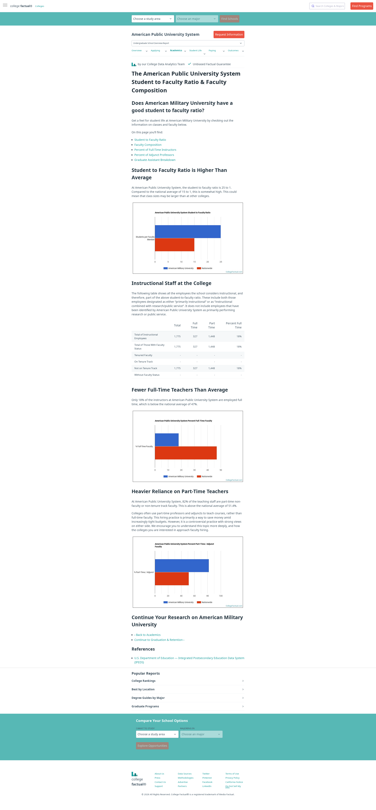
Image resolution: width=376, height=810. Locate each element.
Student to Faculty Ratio (150, 140)
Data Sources (185, 773)
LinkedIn (206, 786)
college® (139, 782)
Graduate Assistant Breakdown (155, 160)
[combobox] (327, 6)
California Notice (234, 781)
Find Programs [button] (362, 6)
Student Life (195, 50)
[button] (229, 34)
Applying (155, 50)
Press (157, 777)
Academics (176, 50)
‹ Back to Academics (147, 635)
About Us (159, 773)
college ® (21, 6)
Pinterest (207, 777)
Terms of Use (232, 773)
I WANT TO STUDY (145, 728)
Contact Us (160, 781)
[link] (140, 50)
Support (159, 786)
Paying (212, 50)
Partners (182, 786)
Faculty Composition (148, 145)
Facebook (207, 781)
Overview (137, 50)
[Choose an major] (197, 18)
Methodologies (185, 777)
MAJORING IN (187, 728)
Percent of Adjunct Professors (154, 155)
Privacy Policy (232, 777)
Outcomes (233, 50)
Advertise (183, 781)
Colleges (39, 6)
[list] (140, 50)
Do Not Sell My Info (233, 787)
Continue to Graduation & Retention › (159, 640)
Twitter (206, 773)
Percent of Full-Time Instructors (155, 150)
